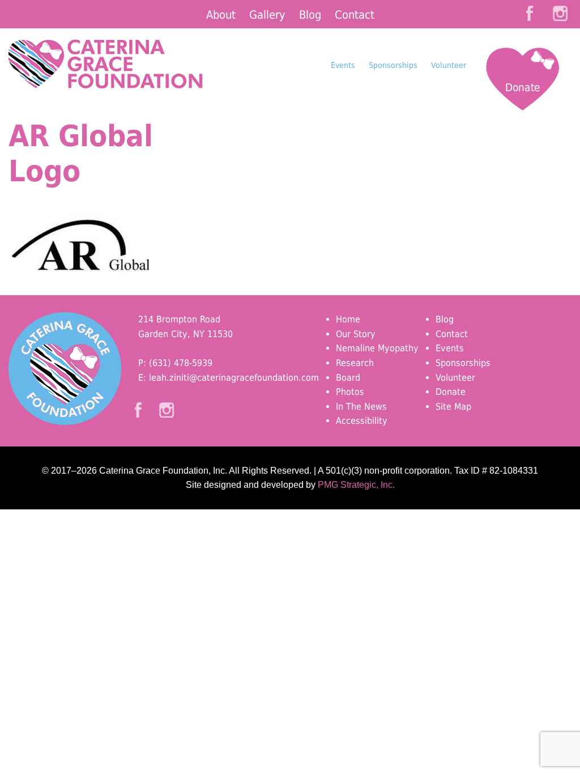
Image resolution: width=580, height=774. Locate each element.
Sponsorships (393, 65)
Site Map (453, 406)
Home (348, 319)
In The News (361, 406)
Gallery (267, 15)
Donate (522, 87)
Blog (310, 15)
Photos (350, 391)
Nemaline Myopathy (377, 348)
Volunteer (448, 65)
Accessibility (361, 420)
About (221, 15)
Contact (354, 15)
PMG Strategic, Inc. (356, 485)
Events (343, 65)
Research (355, 363)
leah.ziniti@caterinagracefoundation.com (234, 377)
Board (348, 377)
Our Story (356, 334)
